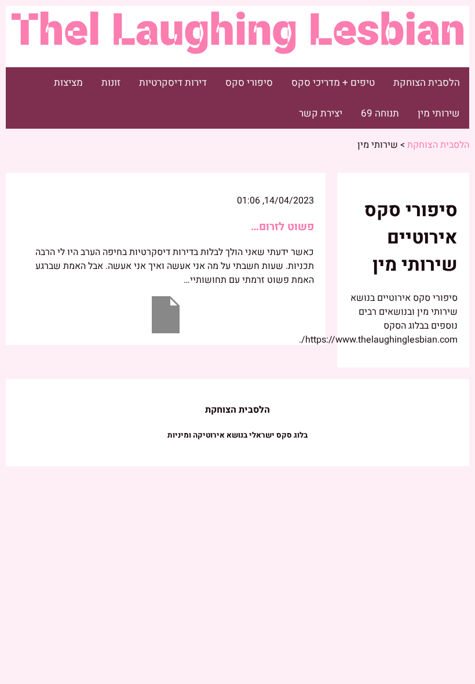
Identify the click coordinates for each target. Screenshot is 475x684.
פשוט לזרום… (282, 227)
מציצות (68, 82)
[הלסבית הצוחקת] (237, 47)
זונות (110, 82)
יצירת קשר (320, 113)
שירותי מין (439, 113)
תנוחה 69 (380, 113)
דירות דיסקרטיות (173, 82)
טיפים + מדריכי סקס (333, 82)
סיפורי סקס (249, 82)
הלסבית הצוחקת (426, 82)
